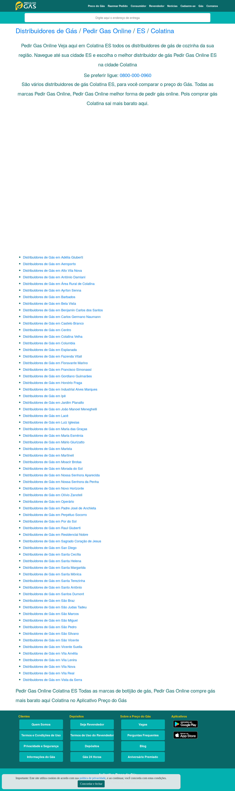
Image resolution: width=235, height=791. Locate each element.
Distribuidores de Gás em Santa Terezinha (54, 580)
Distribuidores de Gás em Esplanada (50, 349)
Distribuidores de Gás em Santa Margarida (54, 567)
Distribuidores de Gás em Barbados (49, 296)
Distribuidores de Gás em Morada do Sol (53, 468)
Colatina (162, 30)
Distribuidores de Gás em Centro (47, 329)
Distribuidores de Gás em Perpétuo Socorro (55, 514)
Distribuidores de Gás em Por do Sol (50, 521)
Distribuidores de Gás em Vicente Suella (52, 646)
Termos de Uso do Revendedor (92, 735)
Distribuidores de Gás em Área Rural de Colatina (59, 283)
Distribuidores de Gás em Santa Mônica (52, 574)
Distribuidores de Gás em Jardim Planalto (53, 402)
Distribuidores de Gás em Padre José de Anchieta (59, 508)
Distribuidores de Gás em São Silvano (51, 633)
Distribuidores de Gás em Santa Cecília (52, 554)
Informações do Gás (41, 757)
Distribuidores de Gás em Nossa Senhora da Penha (61, 481)
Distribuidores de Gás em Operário (48, 501)
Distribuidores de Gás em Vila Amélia (50, 653)
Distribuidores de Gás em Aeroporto (49, 263)
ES (141, 30)
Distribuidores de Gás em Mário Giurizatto (53, 442)
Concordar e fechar (91, 783)
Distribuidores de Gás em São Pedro (50, 626)
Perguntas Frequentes (143, 735)
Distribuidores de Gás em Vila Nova (49, 666)
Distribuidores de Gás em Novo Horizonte (53, 488)
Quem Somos (41, 724)
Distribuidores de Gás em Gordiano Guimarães (57, 375)
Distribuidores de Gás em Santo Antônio (52, 587)
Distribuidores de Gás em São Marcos (51, 613)
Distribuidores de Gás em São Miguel (50, 620)
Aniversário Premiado (143, 757)
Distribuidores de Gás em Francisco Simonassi (57, 369)
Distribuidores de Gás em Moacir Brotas (52, 461)
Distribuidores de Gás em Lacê (45, 415)
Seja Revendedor (92, 724)
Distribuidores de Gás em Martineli (48, 455)
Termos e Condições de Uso (41, 735)
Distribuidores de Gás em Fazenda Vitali (52, 356)
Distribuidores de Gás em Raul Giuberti (52, 527)
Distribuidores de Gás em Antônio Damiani (54, 276)
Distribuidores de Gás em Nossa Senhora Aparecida (61, 475)
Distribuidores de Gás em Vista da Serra (52, 679)
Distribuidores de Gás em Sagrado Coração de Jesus (62, 541)
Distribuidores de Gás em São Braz (49, 600)
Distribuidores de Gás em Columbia (49, 342)
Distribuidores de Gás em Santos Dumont (53, 593)
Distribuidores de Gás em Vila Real (48, 673)
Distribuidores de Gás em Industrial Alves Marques (60, 389)
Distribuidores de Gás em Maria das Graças (55, 428)
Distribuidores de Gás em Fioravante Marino (55, 362)
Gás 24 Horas (92, 757)
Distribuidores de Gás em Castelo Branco (53, 323)
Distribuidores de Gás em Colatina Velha (52, 336)
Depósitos (92, 746)
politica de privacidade (92, 778)
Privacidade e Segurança (41, 746)
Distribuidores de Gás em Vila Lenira (50, 659)
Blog (143, 746)
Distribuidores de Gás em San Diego (50, 547)
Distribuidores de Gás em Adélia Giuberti (53, 257)
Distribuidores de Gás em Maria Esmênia (53, 435)
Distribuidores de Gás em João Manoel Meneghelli (60, 409)
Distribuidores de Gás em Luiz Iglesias (51, 422)
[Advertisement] (117, 146)
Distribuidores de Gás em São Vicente (51, 640)
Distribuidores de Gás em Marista (47, 448)
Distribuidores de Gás (47, 30)
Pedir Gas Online (107, 30)
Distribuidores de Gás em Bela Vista (49, 303)
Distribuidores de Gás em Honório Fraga (52, 382)
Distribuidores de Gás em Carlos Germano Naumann (62, 316)
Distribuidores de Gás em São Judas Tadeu (55, 607)
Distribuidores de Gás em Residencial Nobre (55, 534)
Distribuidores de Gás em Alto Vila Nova (52, 270)
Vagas (143, 724)
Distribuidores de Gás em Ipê (44, 395)
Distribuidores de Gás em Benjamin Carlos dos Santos (63, 309)
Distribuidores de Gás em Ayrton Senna (52, 290)
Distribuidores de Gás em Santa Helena (52, 560)
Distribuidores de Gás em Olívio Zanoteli (52, 494)
